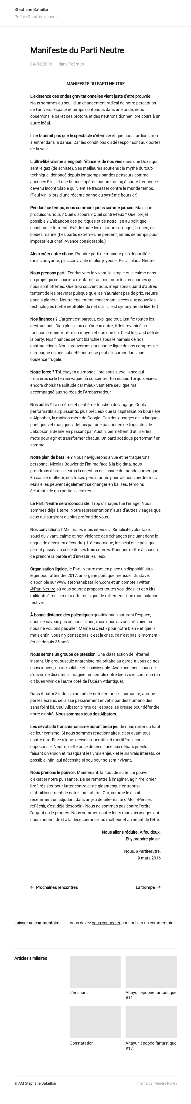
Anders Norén (166, 1083)
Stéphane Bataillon (31, 9)
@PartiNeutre (42, 588)
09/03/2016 (41, 64)
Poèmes (76, 64)
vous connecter (106, 922)
